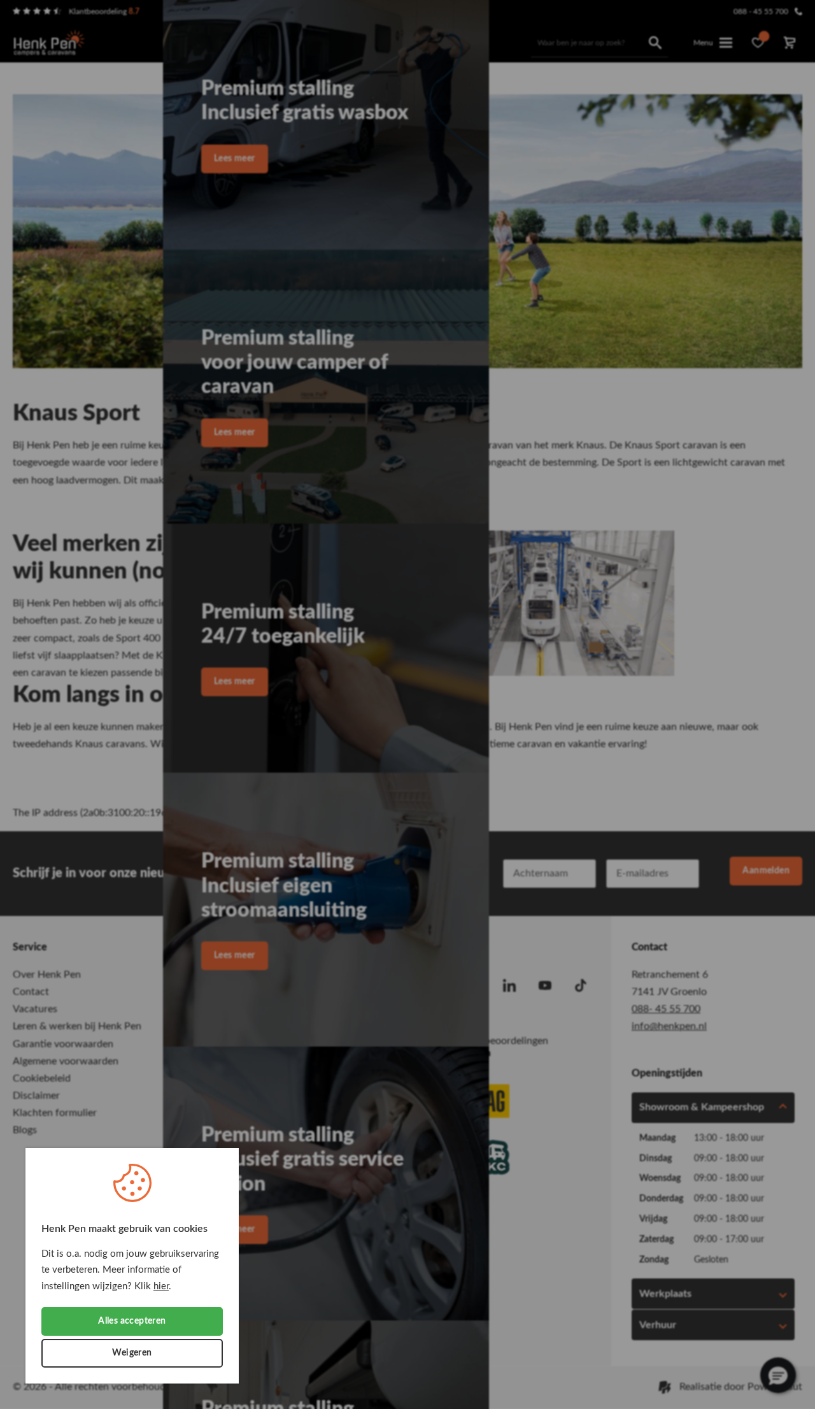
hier (161, 1286)
